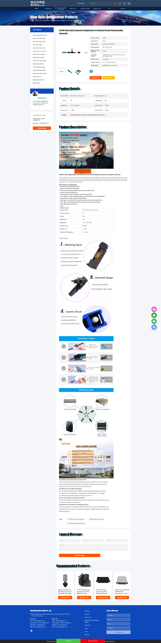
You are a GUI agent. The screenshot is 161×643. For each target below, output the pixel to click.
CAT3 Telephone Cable (39, 67)
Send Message (79, 555)
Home (36, 8)
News (86, 628)
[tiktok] (124, 3)
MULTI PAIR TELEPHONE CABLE (60, 8)
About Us (73, 8)
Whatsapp (68, 641)
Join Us (122, 8)
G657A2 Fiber (36, 83)
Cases (86, 631)
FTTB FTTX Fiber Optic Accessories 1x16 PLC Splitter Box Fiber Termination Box (83, 592)
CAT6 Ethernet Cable (38, 57)
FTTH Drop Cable (37, 44)
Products (48, 8)
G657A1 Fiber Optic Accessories (76, 523)
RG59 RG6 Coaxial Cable (39, 70)
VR (109, 8)
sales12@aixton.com (61, 621)
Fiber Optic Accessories (42, 20)
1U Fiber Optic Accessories (96, 519)
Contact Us (97, 8)
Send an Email (92, 641)
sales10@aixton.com (39, 621)
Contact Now (42, 128)
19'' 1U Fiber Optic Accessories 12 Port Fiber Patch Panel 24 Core (101, 592)
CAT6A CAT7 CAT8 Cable (39, 60)
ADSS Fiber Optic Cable (39, 41)
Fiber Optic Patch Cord (39, 48)
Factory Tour (85, 8)
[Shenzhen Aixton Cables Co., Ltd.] (37, 3)
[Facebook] (120, 3)
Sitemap (87, 634)
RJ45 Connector (37, 76)
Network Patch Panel (38, 80)
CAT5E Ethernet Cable (39, 54)
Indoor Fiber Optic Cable (39, 38)
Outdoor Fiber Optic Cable (40, 35)
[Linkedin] (129, 3)
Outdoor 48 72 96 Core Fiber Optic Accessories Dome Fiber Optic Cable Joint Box (65, 592)
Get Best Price (96, 78)
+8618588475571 (44, 123)
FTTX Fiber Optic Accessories (76, 519)
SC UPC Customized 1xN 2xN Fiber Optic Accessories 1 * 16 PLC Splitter (122, 592)
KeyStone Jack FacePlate (40, 73)
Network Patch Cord (38, 64)
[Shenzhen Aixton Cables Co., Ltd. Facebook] (91, 71)
